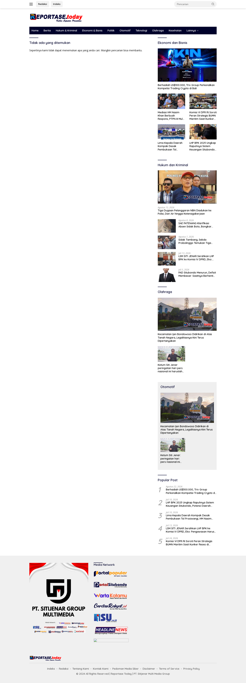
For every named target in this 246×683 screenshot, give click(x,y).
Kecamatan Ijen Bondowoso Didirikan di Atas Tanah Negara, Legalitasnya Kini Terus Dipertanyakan (185, 337)
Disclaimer (149, 668)
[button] (213, 4)
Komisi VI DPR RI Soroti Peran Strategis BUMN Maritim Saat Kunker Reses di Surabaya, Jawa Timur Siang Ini (203, 116)
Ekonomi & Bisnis (92, 30)
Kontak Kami (100, 668)
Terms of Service (169, 668)
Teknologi (141, 30)
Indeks (57, 4)
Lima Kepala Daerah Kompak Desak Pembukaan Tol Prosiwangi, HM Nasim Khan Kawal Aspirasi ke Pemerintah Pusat (171, 146)
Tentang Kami (80, 668)
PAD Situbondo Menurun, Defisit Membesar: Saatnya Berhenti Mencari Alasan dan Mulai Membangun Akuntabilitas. (197, 274)
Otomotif (125, 30)
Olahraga (158, 30)
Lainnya (191, 30)
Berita (47, 30)
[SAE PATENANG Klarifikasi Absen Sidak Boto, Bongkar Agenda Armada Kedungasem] (167, 226)
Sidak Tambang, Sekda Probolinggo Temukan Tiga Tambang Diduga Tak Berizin (195, 241)
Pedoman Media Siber (125, 668)
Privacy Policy (191, 668)
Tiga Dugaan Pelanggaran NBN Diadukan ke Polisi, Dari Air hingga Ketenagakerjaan (184, 212)
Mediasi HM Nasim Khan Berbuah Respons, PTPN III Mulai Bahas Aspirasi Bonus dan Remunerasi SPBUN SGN (171, 116)
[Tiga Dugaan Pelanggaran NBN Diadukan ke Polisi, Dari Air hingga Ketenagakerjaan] (187, 187)
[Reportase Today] (56, 17)
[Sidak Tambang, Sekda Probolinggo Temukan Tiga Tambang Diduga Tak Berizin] (167, 242)
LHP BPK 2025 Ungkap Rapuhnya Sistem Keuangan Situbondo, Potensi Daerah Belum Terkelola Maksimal (202, 146)
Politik (111, 30)
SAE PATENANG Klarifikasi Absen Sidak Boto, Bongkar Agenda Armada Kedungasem (196, 225)
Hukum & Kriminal (66, 30)
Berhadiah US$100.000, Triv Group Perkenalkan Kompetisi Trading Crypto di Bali (186, 86)
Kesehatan (175, 30)
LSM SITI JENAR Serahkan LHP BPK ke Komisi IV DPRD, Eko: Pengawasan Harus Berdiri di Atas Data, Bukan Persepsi (196, 258)
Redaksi (42, 4)
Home (35, 30)
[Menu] (31, 4)
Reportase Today (121, 673)
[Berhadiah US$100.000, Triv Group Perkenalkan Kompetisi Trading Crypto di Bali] (187, 65)
